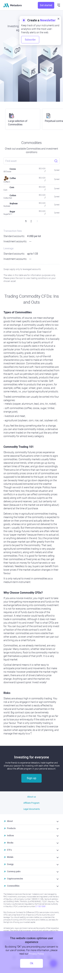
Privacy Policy (36, 953)
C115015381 (40, 906)
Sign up (31, 778)
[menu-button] (58, 5)
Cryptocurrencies (15, 878)
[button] (57, 821)
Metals (10, 857)
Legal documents (31, 809)
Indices (10, 835)
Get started (46, 5)
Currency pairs (13, 871)
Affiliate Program (31, 803)
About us (31, 797)
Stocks (10, 843)
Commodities (13, 886)
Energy (10, 864)
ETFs (9, 850)
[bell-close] (58, 18)
